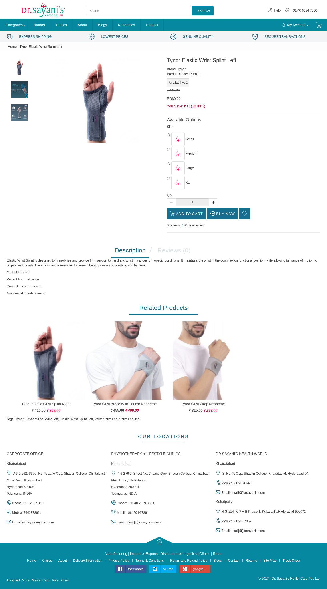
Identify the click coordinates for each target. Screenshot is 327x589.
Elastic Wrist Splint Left (76, 419)
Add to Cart (189, 214)
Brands (39, 25)
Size (170, 127)
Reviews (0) (173, 250)
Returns (251, 560)
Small (189, 139)
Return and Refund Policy (189, 560)
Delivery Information (87, 560)
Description (130, 250)
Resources (126, 25)
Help (276, 10)
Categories (14, 25)
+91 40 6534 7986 (303, 10)
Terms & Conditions (149, 560)
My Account (295, 25)
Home (12, 46)
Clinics (61, 25)
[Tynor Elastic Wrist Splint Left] (19, 66)
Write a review (194, 225)
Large (189, 168)
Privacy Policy (118, 560)
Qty (169, 195)
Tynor (181, 69)
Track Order (291, 560)
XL (187, 182)
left (137, 419)
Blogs (102, 25)
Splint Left (126, 419)
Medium (191, 153)
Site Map (269, 560)
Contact (152, 25)
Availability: (178, 82)
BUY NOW (225, 214)
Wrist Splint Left (106, 419)
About (82, 25)
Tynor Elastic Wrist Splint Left (41, 46)
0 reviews (174, 225)
